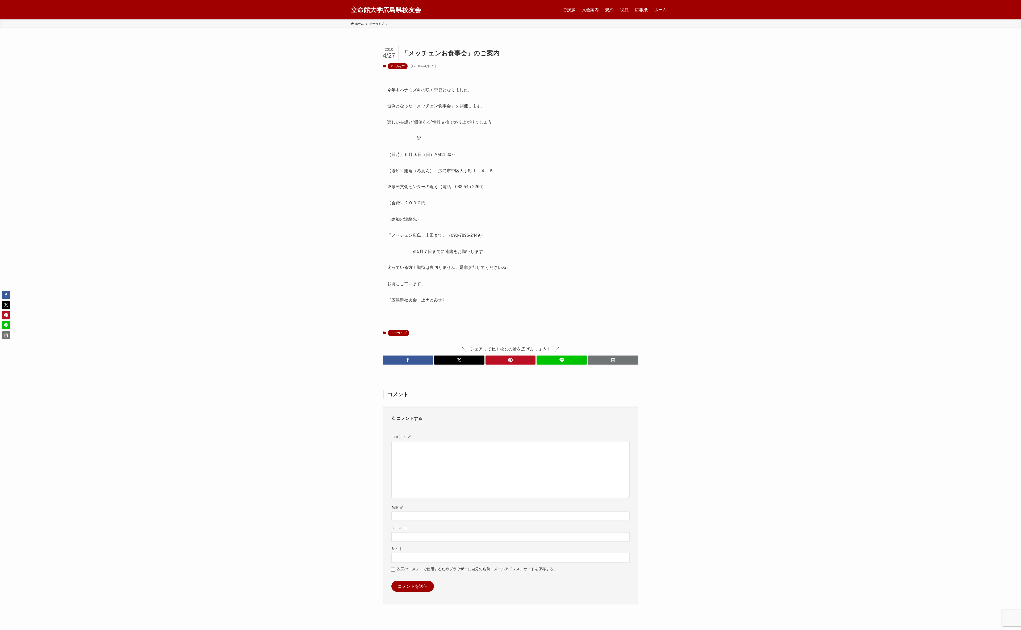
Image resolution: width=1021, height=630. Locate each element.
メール (399, 528)
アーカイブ (397, 66)
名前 (397, 507)
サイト (397, 549)
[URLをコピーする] (613, 360)
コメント (401, 437)
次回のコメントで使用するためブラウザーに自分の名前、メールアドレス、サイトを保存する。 (477, 569)
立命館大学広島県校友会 (386, 10)
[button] (408, 360)
